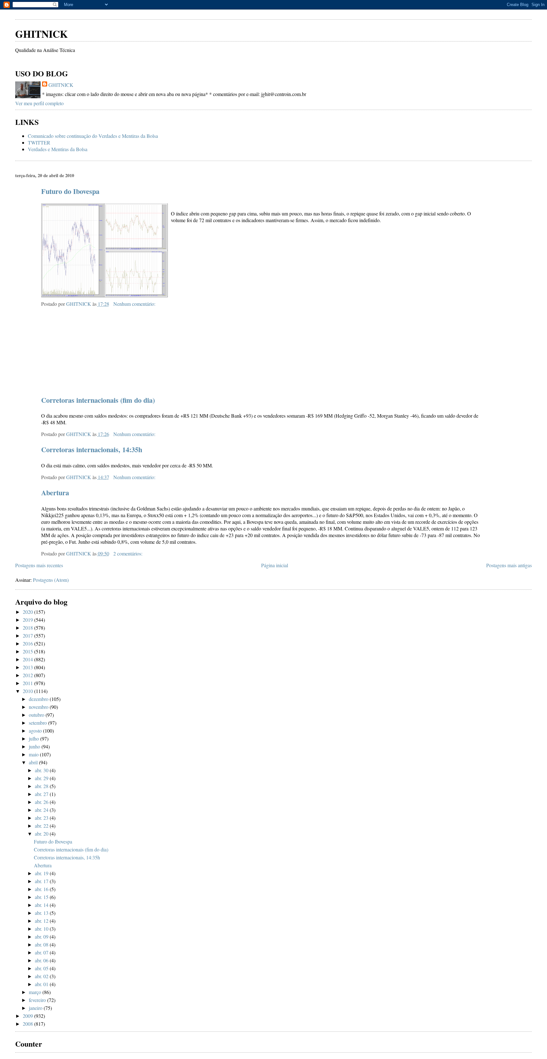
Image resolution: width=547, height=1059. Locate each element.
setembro (38, 722)
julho (34, 738)
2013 (28, 667)
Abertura (55, 492)
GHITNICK (41, 33)
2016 (28, 643)
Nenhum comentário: (135, 303)
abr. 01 (42, 984)
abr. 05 (42, 968)
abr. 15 (42, 897)
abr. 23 (42, 817)
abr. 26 (42, 802)
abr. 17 (42, 881)
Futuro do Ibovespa (70, 191)
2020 (28, 611)
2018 (28, 627)
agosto (36, 730)
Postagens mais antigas (509, 565)
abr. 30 (42, 770)
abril (34, 762)
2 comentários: (128, 553)
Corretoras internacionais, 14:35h (91, 449)
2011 (28, 683)
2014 (28, 659)
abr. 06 (42, 960)
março (35, 992)
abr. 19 (42, 873)
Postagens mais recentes (39, 565)
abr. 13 (42, 912)
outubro (37, 714)
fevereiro (38, 1000)
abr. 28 (42, 786)
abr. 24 (42, 809)
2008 (28, 1023)
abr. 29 (42, 778)
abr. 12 (42, 920)
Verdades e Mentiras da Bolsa (57, 149)
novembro (39, 706)
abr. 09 (42, 936)
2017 (28, 635)
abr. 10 (42, 928)
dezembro (39, 699)
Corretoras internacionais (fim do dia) (98, 400)
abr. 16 (42, 889)
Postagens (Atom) (51, 579)
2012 (28, 675)
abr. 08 (42, 944)
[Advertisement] (89, 12)
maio (34, 754)
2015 (28, 651)
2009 (28, 1015)
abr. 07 (42, 952)
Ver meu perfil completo (39, 103)
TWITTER (39, 142)
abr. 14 (42, 905)
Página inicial (274, 565)
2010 (28, 691)
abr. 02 (42, 976)
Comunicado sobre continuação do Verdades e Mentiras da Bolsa (93, 135)
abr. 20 (42, 833)
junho (35, 746)
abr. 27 (42, 794)
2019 (28, 619)
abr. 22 (42, 825)
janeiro (36, 1007)
